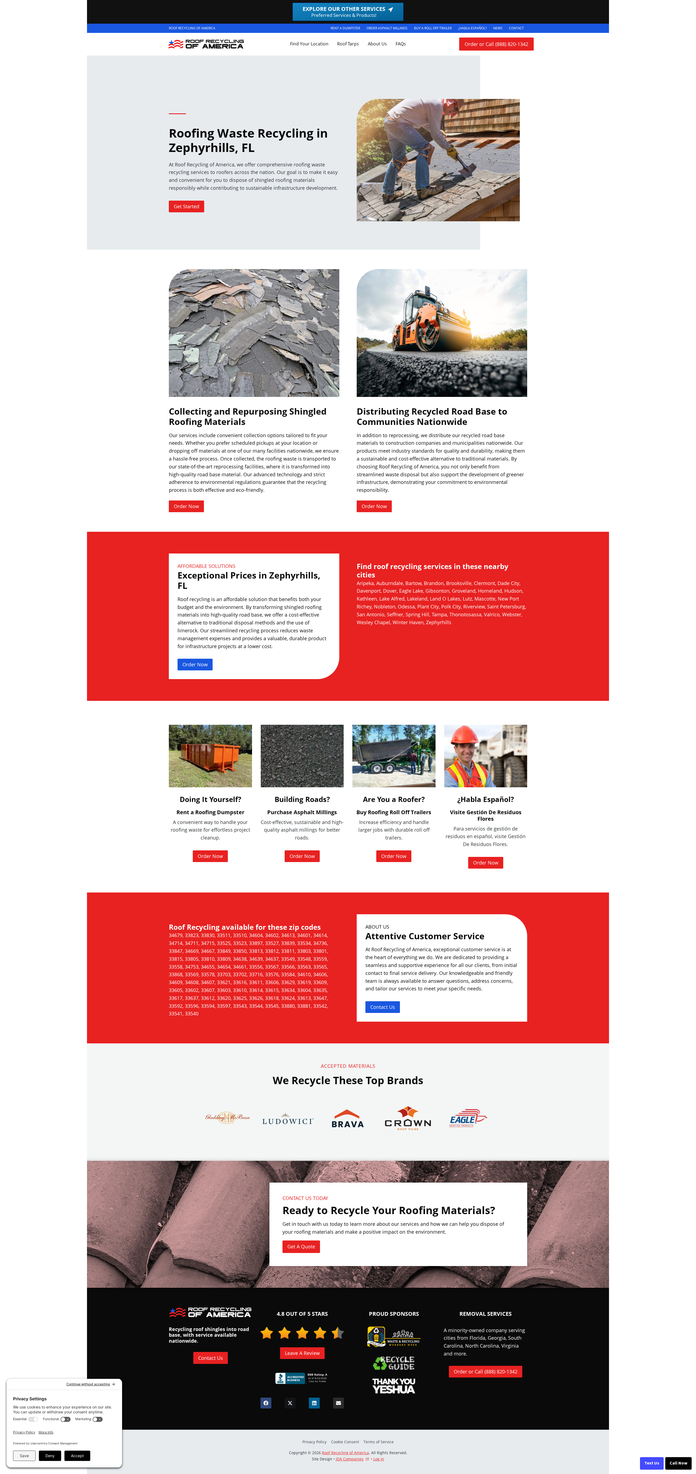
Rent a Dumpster (347, 29)
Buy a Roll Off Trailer (434, 29)
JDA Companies (349, 1459)
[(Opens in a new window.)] (302, 1378)
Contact (516, 28)
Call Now (678, 1463)
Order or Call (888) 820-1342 (496, 44)
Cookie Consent (345, 1441)
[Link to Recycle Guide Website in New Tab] (393, 1363)
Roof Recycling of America (345, 1452)
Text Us (651, 1463)
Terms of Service (378, 1441)
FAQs (401, 44)
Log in (378, 1458)
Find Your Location (309, 44)
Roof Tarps (348, 44)
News (497, 28)
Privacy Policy (314, 1441)
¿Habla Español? (474, 29)
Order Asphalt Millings (388, 29)
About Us (377, 44)
